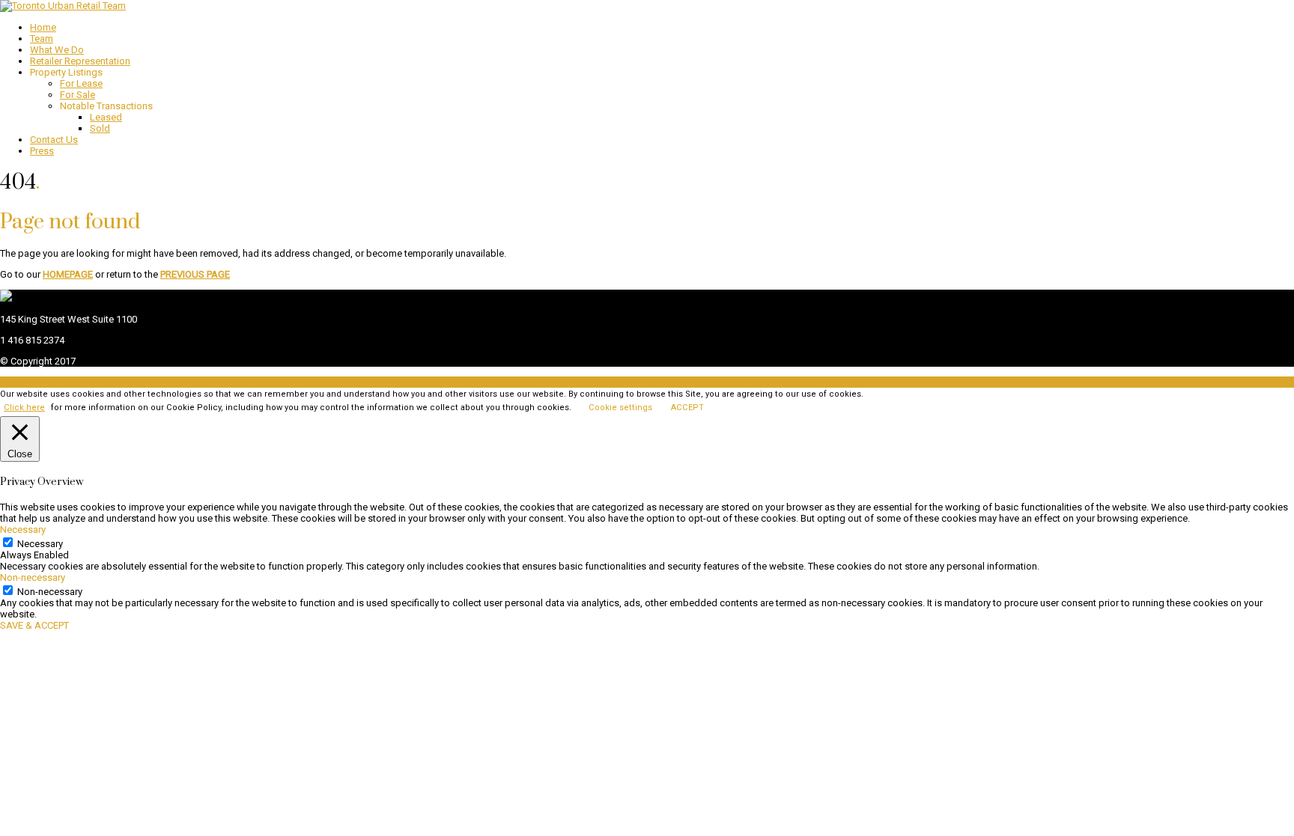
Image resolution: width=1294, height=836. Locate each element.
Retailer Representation (80, 61)
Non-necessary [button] (32, 577)
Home (43, 27)
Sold (100, 128)
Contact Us (54, 139)
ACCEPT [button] (687, 407)
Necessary (40, 543)
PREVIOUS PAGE (195, 274)
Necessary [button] (23, 529)
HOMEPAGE (68, 274)
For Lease (81, 83)
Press (42, 150)
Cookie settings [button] (620, 407)
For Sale (77, 94)
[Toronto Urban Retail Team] (63, 5)
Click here (24, 407)
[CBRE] (6, 298)
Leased (106, 117)
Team (41, 38)
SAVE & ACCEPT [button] (34, 625)
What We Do (57, 49)
